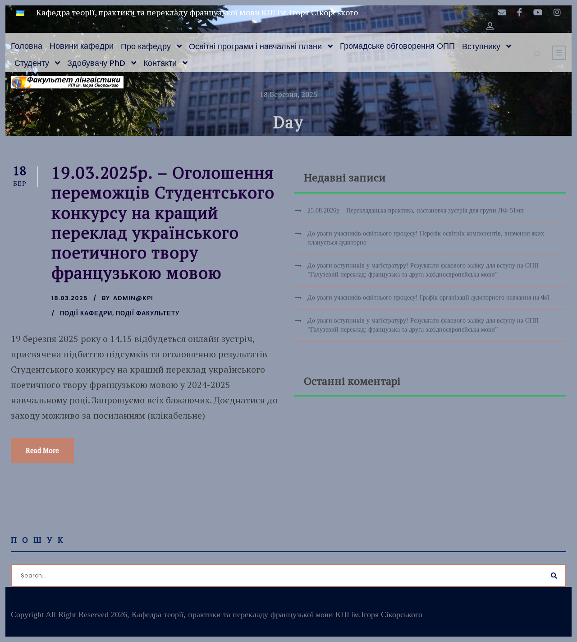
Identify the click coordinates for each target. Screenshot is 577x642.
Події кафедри (86, 313)
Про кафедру (146, 46)
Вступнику (481, 46)
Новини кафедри (82, 45)
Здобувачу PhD (96, 63)
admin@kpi (133, 298)
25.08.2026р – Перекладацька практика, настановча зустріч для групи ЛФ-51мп (415, 210)
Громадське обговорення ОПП (397, 45)
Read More (42, 450)
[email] (502, 12)
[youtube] (537, 12)
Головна (26, 45)
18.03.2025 (69, 298)
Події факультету (147, 313)
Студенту (31, 63)
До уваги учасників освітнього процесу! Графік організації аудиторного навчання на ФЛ (428, 297)
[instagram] (557, 12)
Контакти (160, 63)
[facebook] (519, 12)
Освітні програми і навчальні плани (255, 46)
